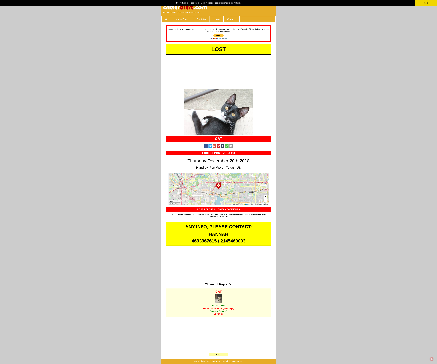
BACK (218, 354)
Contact (231, 19)
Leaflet (247, 204)
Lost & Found (182, 19)
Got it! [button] (425, 3)
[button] (218, 186)
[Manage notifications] (431, 359)
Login (217, 19)
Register (201, 19)
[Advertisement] (247, 7)
